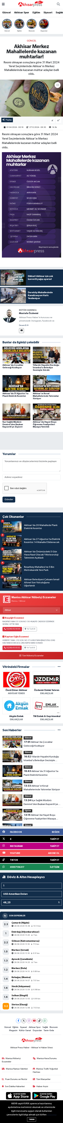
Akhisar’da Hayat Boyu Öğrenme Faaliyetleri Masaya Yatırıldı (44, 424)
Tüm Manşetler (43, 1079)
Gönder (9, 499)
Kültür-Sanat (25, 1030)
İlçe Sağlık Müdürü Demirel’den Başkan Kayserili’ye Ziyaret (12, 424)
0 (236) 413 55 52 (13, 648)
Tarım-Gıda (49, 1030)
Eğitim (36, 12)
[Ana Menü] (3, 4)
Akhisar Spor (21, 12)
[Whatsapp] (44, 1020)
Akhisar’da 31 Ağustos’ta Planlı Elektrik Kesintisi (41, 773)
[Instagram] (29, 1020)
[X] (23, 1020)
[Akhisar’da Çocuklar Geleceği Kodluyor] (16, 355)
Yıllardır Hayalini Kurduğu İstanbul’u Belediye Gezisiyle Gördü (46, 367)
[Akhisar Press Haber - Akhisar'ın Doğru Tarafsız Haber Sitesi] (30, 4)
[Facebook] (18, 1020)
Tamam (31, 1119)
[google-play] (45, 1096)
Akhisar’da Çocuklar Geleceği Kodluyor (38, 744)
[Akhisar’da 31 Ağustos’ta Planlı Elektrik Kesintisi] (16, 383)
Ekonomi (54, 1027)
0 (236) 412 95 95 (13, 629)
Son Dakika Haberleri (15, 1086)
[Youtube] (34, 1020)
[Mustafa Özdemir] (9, 315)
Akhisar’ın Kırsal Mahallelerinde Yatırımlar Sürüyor (46, 396)
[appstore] (18, 1096)
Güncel (6, 12)
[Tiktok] (39, 1020)
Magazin (13, 1030)
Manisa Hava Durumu (47, 1058)
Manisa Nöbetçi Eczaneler (11, 1060)
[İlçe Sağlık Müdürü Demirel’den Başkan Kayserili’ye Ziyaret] (16, 412)
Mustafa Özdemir (29, 313)
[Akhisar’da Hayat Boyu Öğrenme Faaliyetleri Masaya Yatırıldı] (47, 412)
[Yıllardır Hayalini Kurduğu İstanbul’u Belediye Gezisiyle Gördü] (47, 355)
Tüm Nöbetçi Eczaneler (33, 656)
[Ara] (58, 4)
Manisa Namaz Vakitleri (17, 1069)
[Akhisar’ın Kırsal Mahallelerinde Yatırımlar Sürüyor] (47, 383)
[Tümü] (59, 667)
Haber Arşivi (42, 1086)
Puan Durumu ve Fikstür (16, 1079)
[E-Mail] (21, 330)
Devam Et (23, 325)
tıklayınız (52, 1114)
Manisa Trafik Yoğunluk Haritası (45, 1070)
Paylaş (9, 120)
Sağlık (59, 12)
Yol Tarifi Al (31, 629)
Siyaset (48, 12)
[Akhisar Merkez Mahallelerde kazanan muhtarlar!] (31, 98)
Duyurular (37, 1030)
